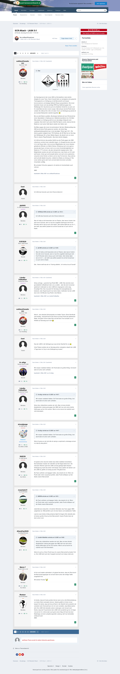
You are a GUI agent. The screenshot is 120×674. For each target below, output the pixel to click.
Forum (15, 15)
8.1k (21, 445)
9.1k (21, 82)
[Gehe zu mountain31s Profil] (23, 499)
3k (21, 550)
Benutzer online (59, 15)
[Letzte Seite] (37, 53)
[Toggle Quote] (36, 70)
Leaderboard (41, 10)
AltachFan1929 (22, 531)
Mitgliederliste (23, 15)
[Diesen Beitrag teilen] (75, 61)
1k (21, 224)
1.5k (21, 381)
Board (16, 10)
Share (55, 38)
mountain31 (22, 490)
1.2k (21, 298)
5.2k (26, 82)
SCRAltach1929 (42, 212)
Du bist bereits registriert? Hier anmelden (80, 3)
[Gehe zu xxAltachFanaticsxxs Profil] (17, 38)
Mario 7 (23, 567)
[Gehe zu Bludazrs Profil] (23, 604)
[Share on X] (14, 654)
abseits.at (49, 10)
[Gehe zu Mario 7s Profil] (23, 577)
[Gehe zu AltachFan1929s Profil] (23, 541)
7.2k (21, 475)
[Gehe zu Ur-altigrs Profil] (23, 372)
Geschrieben (39, 61)
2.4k (21, 260)
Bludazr (23, 595)
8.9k (26, 475)
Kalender (32, 15)
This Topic (98, 10)
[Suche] (105, 10)
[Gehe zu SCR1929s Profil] (23, 251)
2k (21, 508)
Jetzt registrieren (101, 3)
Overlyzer (57, 10)
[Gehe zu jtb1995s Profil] (23, 215)
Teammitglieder (48, 15)
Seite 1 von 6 (44, 53)
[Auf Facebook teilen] (17, 654)
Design (58, 666)
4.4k (21, 586)
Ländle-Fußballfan (23, 278)
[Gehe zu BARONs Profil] (23, 466)
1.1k (25, 224)
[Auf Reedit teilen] (20, 654)
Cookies (70, 666)
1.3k (26, 613)
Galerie (39, 15)
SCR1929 (22, 241)
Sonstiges (32, 10)
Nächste (32, 53)
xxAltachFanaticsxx (28, 37)
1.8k (26, 381)
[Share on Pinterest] (22, 654)
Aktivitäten (23, 10)
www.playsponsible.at (78, 669)
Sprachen (50, 666)
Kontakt (64, 666)
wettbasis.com (85, 52)
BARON (23, 456)
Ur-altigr (22, 362)
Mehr (65, 10)
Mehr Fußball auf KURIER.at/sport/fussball (94, 33)
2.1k (25, 508)
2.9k (26, 586)
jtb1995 (23, 205)
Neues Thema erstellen (71, 46)
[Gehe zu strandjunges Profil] (23, 434)
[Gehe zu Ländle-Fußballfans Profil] (23, 289)
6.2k (26, 445)
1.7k (26, 260)
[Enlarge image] (48, 81)
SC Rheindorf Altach (34, 39)
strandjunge (22, 424)
